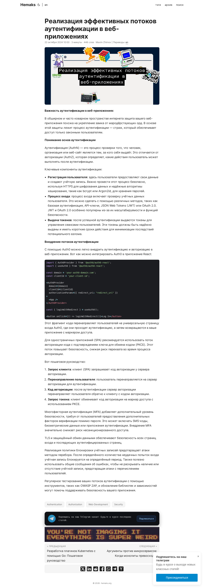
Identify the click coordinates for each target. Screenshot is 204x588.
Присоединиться (177, 577)
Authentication (54, 504)
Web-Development (98, 504)
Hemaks (28, 4)
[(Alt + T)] (39, 5)
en (46, 4)
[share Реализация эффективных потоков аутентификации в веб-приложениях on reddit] (95, 568)
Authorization (75, 504)
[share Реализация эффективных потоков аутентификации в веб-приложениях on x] (82, 568)
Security (118, 504)
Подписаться (146, 518)
